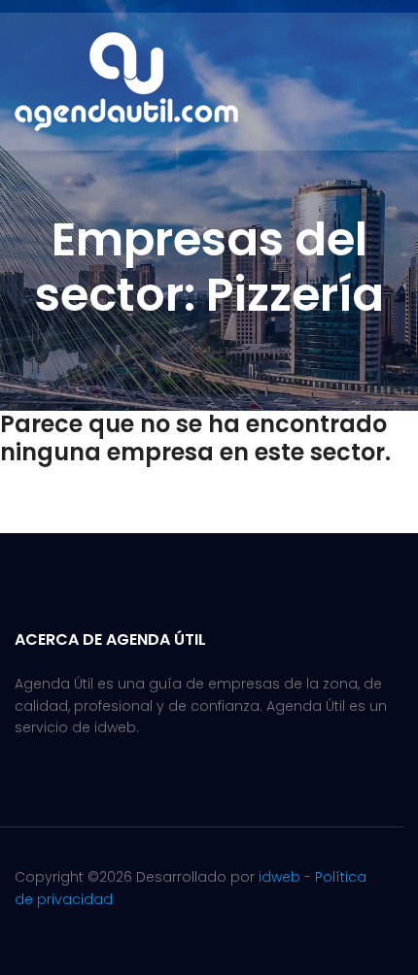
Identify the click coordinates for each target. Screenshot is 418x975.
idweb (279, 877)
